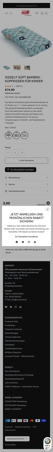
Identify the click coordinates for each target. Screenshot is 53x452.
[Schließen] (47, 209)
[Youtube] (22, 242)
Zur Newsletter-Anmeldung (26, 236)
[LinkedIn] (35, 242)
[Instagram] (28, 242)
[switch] (47, 448)
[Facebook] (16, 242)
